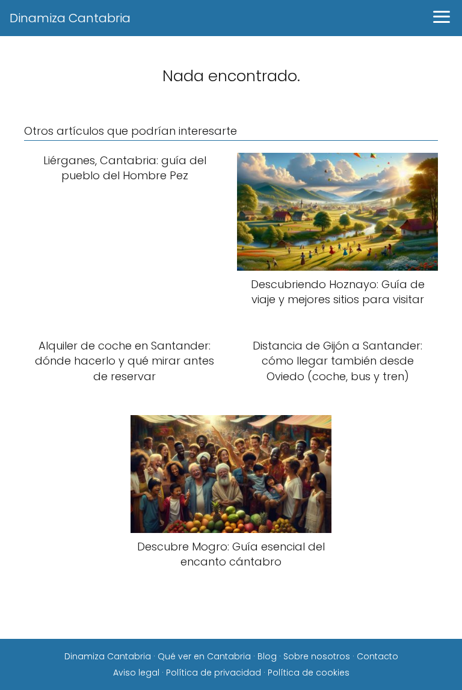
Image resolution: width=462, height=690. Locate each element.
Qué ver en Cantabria (204, 656)
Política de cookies (309, 673)
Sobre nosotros (316, 656)
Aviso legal (136, 673)
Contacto (377, 656)
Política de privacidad (213, 673)
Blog (267, 656)
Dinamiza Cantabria (70, 18)
